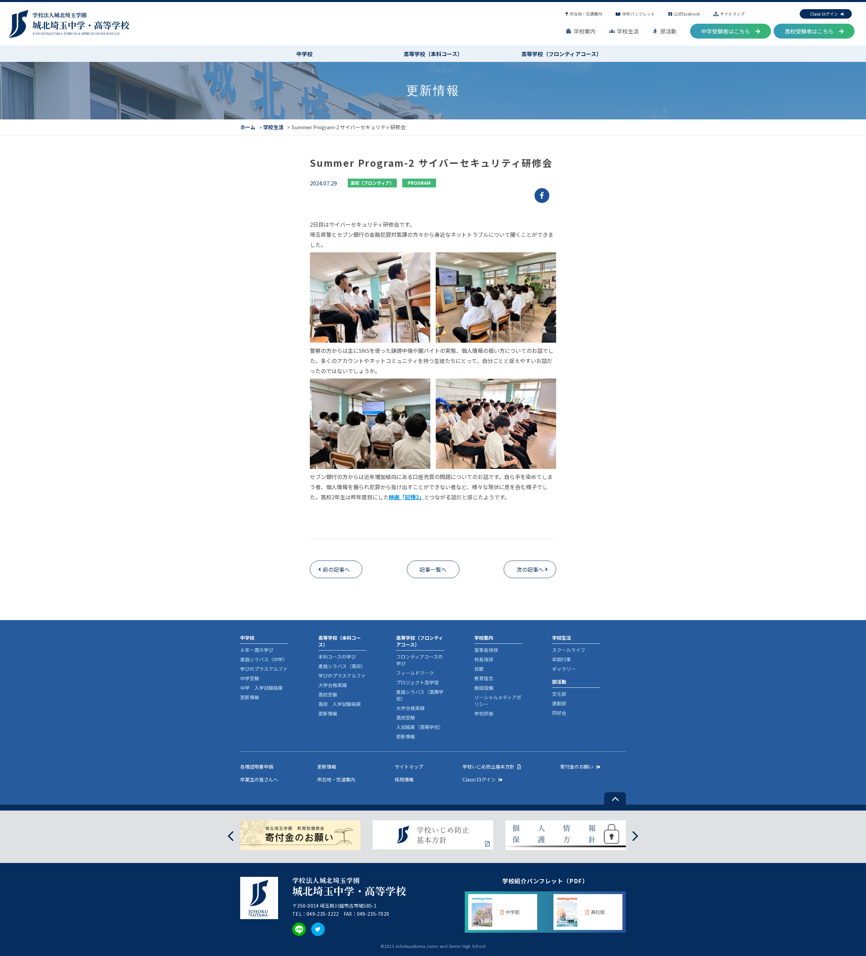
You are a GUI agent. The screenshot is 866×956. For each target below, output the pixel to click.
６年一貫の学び (256, 649)
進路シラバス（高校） (342, 666)
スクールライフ (568, 649)
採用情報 (404, 779)
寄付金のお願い (576, 766)
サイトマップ (732, 14)
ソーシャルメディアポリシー (497, 700)
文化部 (559, 693)
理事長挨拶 (486, 649)
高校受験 (327, 694)
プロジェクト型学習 (417, 682)
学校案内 (580, 31)
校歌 (479, 668)
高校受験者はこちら (809, 31)
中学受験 (249, 678)
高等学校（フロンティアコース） (561, 54)
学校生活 (624, 31)
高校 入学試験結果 (339, 704)
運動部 (559, 703)
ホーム (247, 127)
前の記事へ (336, 569)
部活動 (664, 31)
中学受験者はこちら (725, 31)
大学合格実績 (332, 685)
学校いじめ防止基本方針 (488, 766)
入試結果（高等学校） (419, 727)
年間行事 (561, 659)
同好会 (559, 712)
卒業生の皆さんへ (259, 779)
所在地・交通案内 (586, 14)
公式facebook (687, 14)
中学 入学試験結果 (261, 687)
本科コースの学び (337, 656)
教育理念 (483, 678)
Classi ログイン (824, 14)
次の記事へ (530, 569)
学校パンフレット (638, 14)
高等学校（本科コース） (433, 54)
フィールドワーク (415, 672)
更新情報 (249, 697)
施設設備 (483, 687)
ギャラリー (564, 668)
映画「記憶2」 (406, 497)
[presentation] (230, 835)
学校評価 (483, 713)
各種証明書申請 (256, 766)
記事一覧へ (433, 569)
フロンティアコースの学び (419, 660)
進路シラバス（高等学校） (419, 695)
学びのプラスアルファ (264, 668)
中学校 (304, 54)
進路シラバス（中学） (264, 659)
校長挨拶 (483, 659)
